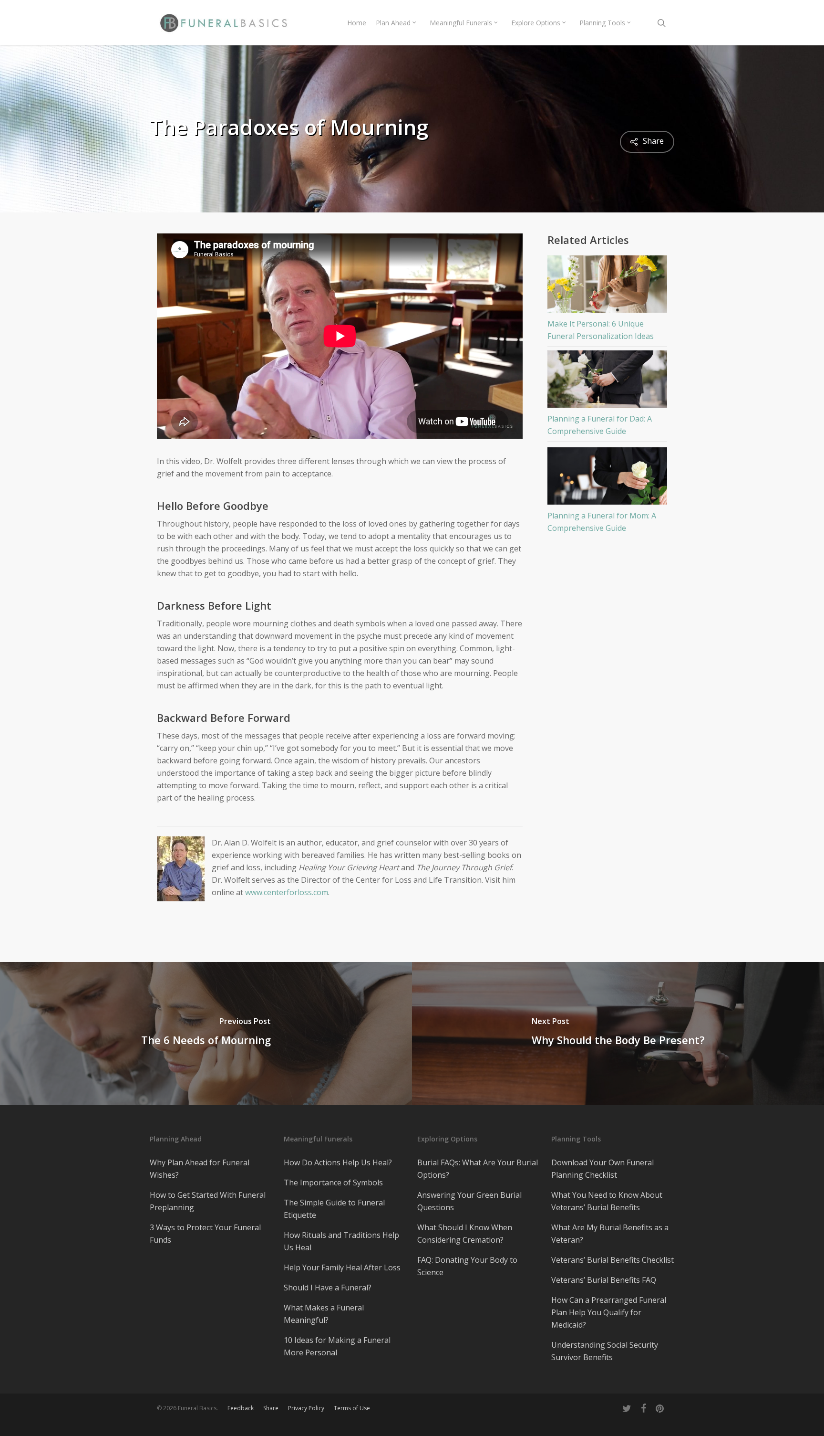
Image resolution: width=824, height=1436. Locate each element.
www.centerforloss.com (286, 892)
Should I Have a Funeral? (327, 1287)
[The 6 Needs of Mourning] (206, 1033)
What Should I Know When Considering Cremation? (464, 1233)
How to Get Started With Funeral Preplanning (208, 1201)
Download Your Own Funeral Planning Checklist (602, 1168)
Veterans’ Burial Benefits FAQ (603, 1280)
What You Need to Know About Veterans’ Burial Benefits (606, 1201)
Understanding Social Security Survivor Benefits (604, 1351)
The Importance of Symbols (333, 1182)
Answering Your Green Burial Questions (469, 1201)
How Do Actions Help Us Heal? (338, 1162)
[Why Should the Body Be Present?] (618, 1033)
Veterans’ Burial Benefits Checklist (612, 1260)
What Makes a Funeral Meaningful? (324, 1313)
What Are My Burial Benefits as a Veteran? (610, 1233)
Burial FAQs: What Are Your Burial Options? (477, 1168)
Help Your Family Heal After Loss (342, 1267)
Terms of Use (352, 1408)
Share (270, 1408)
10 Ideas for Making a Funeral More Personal (337, 1346)
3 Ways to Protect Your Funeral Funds (205, 1233)
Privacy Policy (306, 1408)
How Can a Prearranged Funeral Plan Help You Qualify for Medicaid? (608, 1312)
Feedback (240, 1408)
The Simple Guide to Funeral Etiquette (334, 1208)
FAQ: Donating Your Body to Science (467, 1266)
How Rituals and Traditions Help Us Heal (341, 1241)
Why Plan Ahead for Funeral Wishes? (199, 1168)
